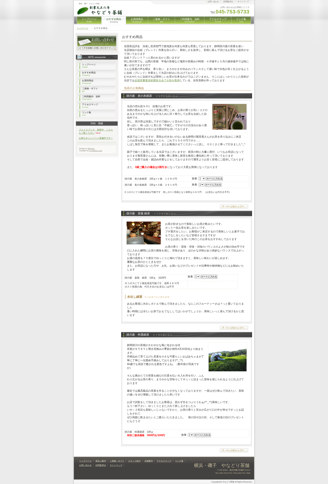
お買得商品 (137, 20)
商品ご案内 (100, 461)
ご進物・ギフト (161, 20)
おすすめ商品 (89, 73)
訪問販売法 (228, 2)
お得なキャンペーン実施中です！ (96, 138)
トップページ (89, 20)
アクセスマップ (217, 20)
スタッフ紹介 (134, 461)
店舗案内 (148, 461)
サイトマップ (243, 2)
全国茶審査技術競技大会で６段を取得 (157, 80)
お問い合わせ (213, 2)
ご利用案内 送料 (189, 20)
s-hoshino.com (95, 151)
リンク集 (241, 20)
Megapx (91, 148)
